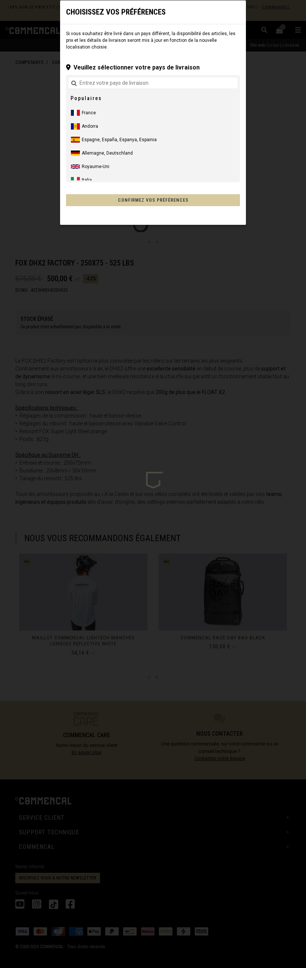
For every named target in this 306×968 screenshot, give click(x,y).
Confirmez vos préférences (153, 200)
